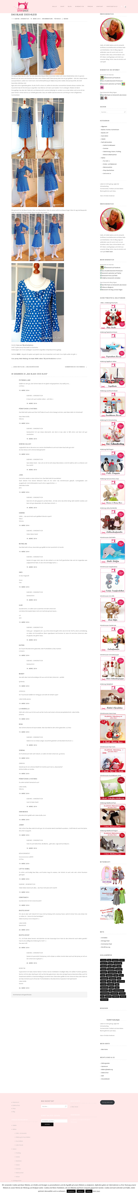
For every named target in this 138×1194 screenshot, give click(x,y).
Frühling (18, 1153)
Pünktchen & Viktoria (28, 408)
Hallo (54, 6)
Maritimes (19, 1161)
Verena (22, 750)
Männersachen (107, 167)
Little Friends (121, 981)
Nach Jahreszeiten (106, 142)
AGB (102, 1076)
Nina (21, 724)
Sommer (105, 148)
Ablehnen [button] (80, 1191)
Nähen (66, 18)
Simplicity (108, 996)
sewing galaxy (25, 444)
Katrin (21, 645)
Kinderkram (112, 978)
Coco (52, 81)
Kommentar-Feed (106, 944)
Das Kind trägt (118, 963)
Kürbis (114, 981)
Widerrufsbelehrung (107, 1069)
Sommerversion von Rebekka (76, 367)
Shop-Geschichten (108, 170)
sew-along (122, 993)
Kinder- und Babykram (110, 164)
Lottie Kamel (24, 869)
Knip (109, 981)
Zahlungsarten (105, 1063)
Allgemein (104, 126)
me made (31, 358)
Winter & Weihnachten (110, 155)
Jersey (17, 358)
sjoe (21, 605)
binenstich (79, 6)
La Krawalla (24, 709)
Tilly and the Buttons (49, 358)
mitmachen (110, 984)
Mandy (21, 674)
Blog (70, 6)
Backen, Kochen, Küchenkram (110, 129)
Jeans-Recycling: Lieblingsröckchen (25, 367)
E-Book (119, 966)
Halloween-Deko (112, 972)
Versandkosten (105, 1079)
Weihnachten (104, 999)
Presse (90, 6)
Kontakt (100, 6)
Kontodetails (112, 6)
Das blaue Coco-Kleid (24, 14)
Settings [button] (89, 1191)
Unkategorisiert (17, 1180)
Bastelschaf (24, 910)
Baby (109, 960)
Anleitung (103, 960)
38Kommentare (47, 18)
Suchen (47, 1124)
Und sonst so (107, 173)
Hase (120, 972)
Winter (18, 1177)
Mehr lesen (109, 251)
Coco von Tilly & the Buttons (24, 345)
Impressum (104, 1066)
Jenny (21, 825)
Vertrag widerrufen (107, 1102)
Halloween (103, 972)
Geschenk (103, 969)
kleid (20, 358)
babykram (115, 960)
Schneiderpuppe (105, 993)
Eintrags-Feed (105, 941)
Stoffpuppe (115, 996)
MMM (19, 354)
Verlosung (123, 996)
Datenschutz (105, 1073)
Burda (110, 963)
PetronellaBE (25, 380)
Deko (110, 966)
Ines (21, 572)
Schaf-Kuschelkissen (118, 990)
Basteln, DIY (104, 133)
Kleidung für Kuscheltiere (23, 1137)
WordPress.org (105, 947)
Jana (21, 475)
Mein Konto (104, 1049)
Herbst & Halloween (109, 145)
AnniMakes (23, 812)
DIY (114, 966)
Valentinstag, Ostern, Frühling (112, 151)
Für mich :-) (58, 18)
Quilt (111, 990)
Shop (62, 6)
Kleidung (25, 358)
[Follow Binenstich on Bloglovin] (102, 98)
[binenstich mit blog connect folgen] (106, 98)
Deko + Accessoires (21, 1133)
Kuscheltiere (19, 1141)
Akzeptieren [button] (71, 1191)
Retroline (23, 544)
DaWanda (103, 966)
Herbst (102, 975)
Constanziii (24, 897)
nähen (41, 358)
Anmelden (104, 938)
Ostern (117, 987)
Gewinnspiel (111, 969)
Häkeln (103, 139)
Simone (22, 513)
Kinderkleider (104, 978)
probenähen (104, 990)
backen (122, 960)
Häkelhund (109, 975)
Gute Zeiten (104, 136)
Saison (14, 1149)
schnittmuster (114, 993)
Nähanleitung (104, 987)
